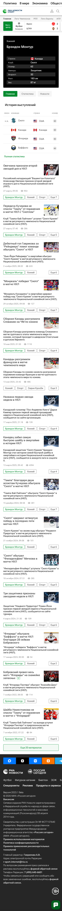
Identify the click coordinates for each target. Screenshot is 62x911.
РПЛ (36, 19)
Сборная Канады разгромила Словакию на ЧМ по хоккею (21, 320)
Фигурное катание (25, 780)
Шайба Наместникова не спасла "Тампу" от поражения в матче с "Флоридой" (21, 712)
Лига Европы (47, 19)
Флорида (23, 138)
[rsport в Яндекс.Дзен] (22, 761)
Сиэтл (34, 62)
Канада (22, 130)
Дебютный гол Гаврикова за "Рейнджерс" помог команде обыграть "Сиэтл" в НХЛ (21, 246)
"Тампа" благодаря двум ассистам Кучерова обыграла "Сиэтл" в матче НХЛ (21, 483)
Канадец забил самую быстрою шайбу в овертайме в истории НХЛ (21, 440)
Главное (7, 19)
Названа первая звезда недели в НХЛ (18, 398)
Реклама (28, 785)
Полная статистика (14, 156)
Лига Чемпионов (22, 19)
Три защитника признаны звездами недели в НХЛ (19, 595)
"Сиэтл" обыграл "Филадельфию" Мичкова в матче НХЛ (20, 558)
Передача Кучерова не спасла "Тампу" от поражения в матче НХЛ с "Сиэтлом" (21, 209)
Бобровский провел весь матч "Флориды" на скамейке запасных (21, 675)
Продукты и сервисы (48, 785)
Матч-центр (8, 26)
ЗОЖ (54, 780)
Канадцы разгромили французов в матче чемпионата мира (16, 362)
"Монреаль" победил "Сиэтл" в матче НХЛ (21, 283)
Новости (44, 93)
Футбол (7, 780)
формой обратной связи (43, 868)
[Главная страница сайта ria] (3, 11)
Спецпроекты (11, 785)
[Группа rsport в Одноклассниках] (48, 761)
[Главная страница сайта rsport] (20, 11)
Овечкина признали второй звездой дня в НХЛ (20, 167)
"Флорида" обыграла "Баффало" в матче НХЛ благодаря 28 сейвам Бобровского (18, 638)
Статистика (27, 93)
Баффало (23, 147)
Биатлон (43, 780)
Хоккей (11, 41)
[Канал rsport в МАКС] (9, 761)
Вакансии (8, 799)
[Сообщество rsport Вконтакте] (35, 761)
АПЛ (59, 19)
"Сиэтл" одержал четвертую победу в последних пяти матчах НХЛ (20, 521)
